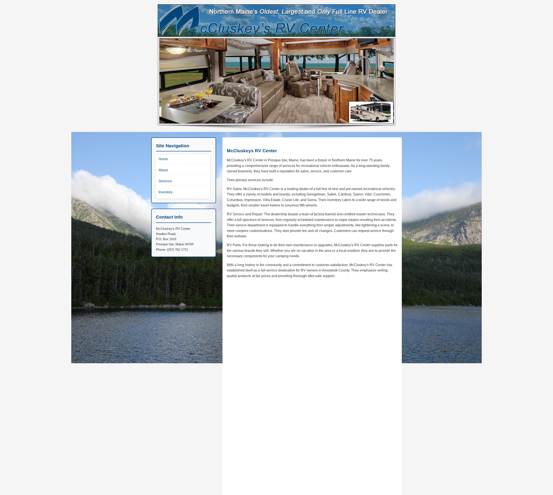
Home (163, 159)
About (163, 170)
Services (165, 181)
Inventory (166, 192)
